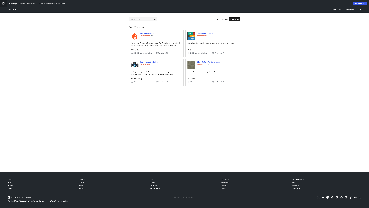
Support (152, 182)
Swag (223, 189)
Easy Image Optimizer (149, 62)
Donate (224, 185)
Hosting (10, 185)
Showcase (82, 179)
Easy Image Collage (205, 33)
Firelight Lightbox (147, 33)
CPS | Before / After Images (208, 62)
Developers (153, 185)
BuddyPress (296, 189)
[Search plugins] (155, 19)
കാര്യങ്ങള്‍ (225, 182)
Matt (294, 182)
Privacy (10, 189)
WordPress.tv (155, 189)
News (9, 182)
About (10, 179)
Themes (81, 182)
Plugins (81, 185)
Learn (151, 179)
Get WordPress (360, 3)
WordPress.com (298, 179)
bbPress (295, 185)
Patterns (81, 189)
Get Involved (225, 179)
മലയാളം (28, 197)
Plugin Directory (13, 9)
